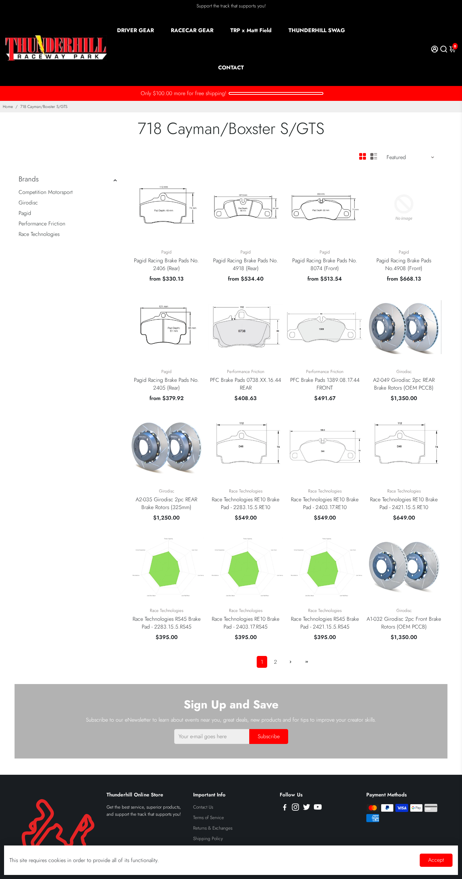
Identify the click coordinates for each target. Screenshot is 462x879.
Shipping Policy (208, 838)
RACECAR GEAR (192, 30)
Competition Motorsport (46, 192)
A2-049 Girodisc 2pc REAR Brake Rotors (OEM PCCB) (404, 384)
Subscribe (269, 736)
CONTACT (231, 67)
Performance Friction (42, 223)
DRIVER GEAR (135, 30)
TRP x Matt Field (251, 30)
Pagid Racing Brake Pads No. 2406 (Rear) (166, 264)
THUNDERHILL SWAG (316, 30)
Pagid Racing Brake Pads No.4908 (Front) (403, 264)
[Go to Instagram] (295, 808)
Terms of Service (208, 817)
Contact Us (203, 807)
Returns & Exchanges (212, 828)
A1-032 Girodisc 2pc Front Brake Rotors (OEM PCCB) (404, 623)
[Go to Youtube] (318, 808)
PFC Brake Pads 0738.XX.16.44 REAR (245, 384)
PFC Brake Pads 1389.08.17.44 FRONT (325, 384)
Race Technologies (39, 234)
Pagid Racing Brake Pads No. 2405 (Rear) (166, 384)
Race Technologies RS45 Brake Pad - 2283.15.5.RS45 (167, 623)
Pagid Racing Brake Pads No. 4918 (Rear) (245, 264)
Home (8, 107)
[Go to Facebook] (284, 808)
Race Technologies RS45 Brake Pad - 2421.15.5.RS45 (325, 623)
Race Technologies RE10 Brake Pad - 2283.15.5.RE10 (245, 503)
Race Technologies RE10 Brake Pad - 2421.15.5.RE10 (404, 503)
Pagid (25, 213)
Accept (436, 860)
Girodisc (28, 202)
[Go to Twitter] (306, 808)
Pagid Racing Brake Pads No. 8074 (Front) (324, 264)
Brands (29, 179)
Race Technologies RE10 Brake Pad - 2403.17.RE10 (325, 503)
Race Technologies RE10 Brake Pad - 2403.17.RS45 (245, 623)
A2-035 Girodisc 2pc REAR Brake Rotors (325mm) (166, 503)
